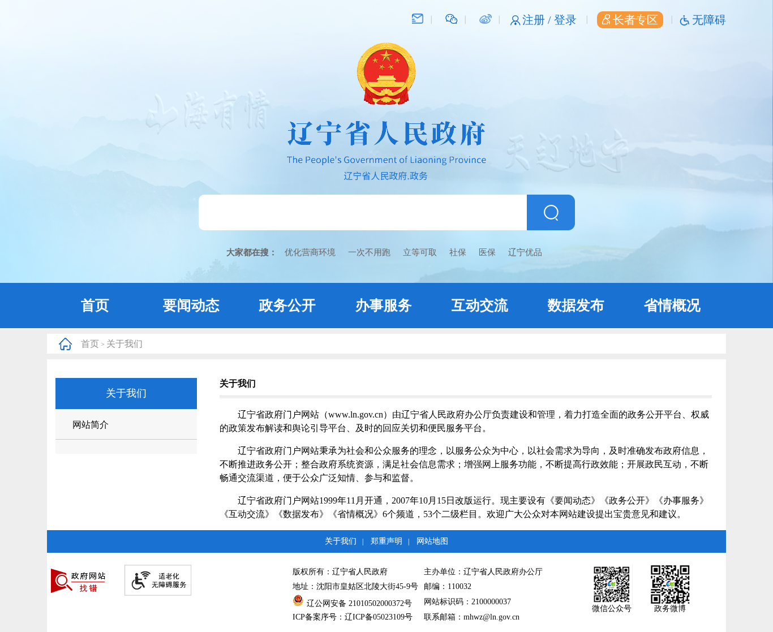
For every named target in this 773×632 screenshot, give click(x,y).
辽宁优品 (525, 252)
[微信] (451, 18)
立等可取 (420, 252)
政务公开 (287, 305)
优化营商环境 (310, 252)
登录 (565, 20)
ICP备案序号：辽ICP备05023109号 (353, 617)
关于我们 (124, 344)
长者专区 (635, 20)
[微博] (485, 18)
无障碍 (709, 20)
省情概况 (672, 305)
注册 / (538, 20)
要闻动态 (191, 305)
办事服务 (383, 305)
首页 (95, 305)
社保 (457, 252)
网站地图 (432, 541)
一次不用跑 (369, 252)
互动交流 (480, 305)
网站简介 (90, 424)
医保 (487, 252)
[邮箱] (417, 18)
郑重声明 (386, 541)
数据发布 (576, 305)
